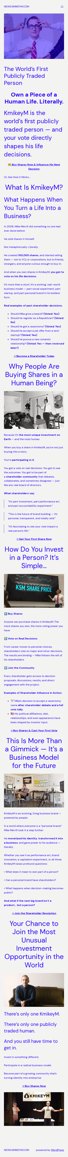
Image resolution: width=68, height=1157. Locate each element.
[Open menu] (62, 7)
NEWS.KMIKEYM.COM (16, 6)
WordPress (57, 1150)
